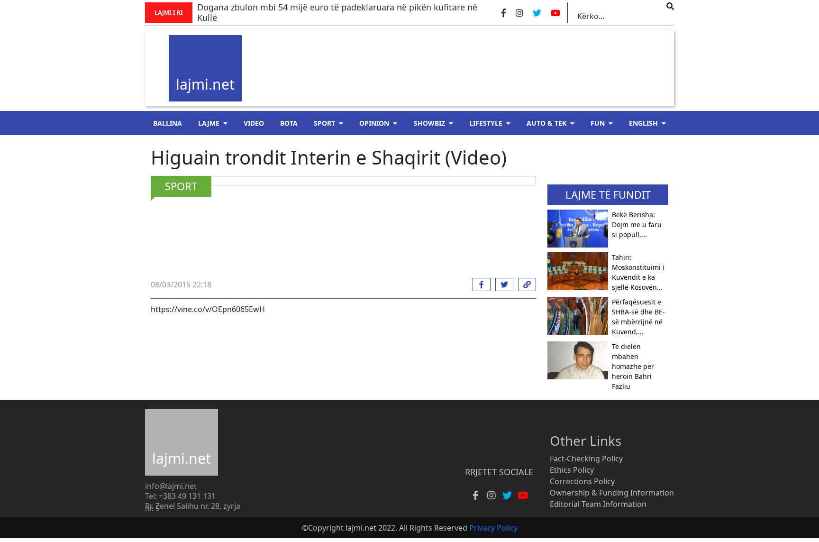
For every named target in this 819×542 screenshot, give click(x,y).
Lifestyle (485, 123)
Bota (289, 123)
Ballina (167, 123)
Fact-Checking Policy (586, 458)
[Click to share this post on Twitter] (502, 284)
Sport (324, 123)
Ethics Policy (572, 470)
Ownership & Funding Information (612, 492)
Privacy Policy (493, 528)
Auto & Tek (546, 123)
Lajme (208, 123)
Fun (598, 123)
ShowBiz (429, 123)
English (643, 123)
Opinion (374, 123)
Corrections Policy (582, 481)
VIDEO (254, 123)
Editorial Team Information (598, 504)
